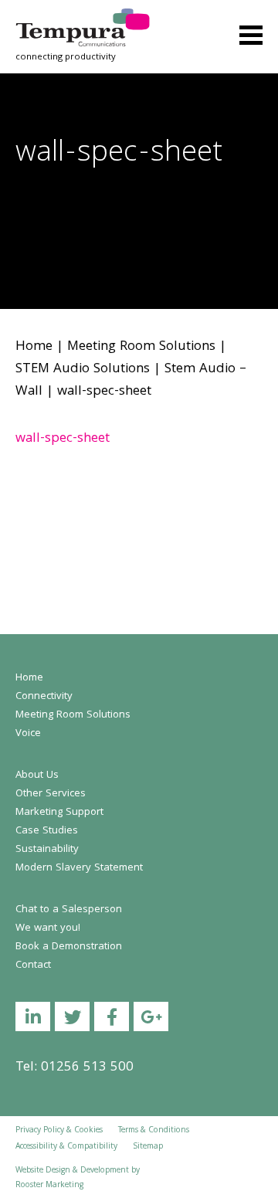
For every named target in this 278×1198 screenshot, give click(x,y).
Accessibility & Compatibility (66, 1147)
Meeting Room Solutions (141, 347)
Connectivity (44, 696)
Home (34, 347)
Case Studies (46, 831)
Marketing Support (59, 812)
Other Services (50, 794)
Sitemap (148, 1147)
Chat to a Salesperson (68, 909)
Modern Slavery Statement (79, 868)
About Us (37, 775)
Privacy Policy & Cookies (59, 1131)
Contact (33, 965)
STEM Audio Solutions (82, 369)
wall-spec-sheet (62, 439)
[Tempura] (82, 19)
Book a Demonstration (68, 946)
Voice (28, 733)
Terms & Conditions (153, 1131)
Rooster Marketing (49, 1186)
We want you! (47, 928)
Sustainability (47, 849)
